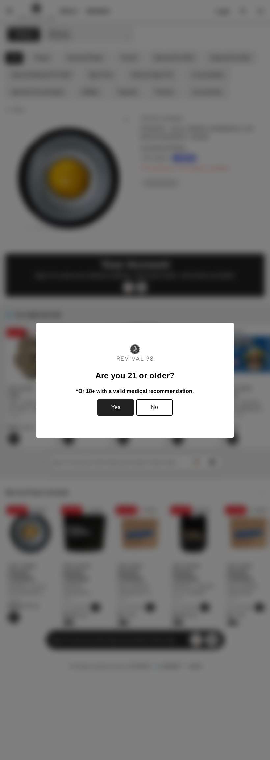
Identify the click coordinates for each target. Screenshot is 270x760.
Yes (115, 407)
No (154, 407)
